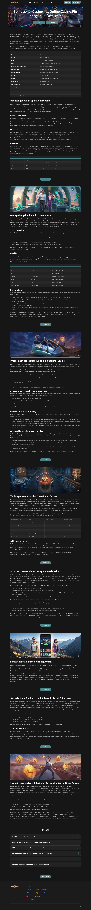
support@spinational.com (17, 733)
